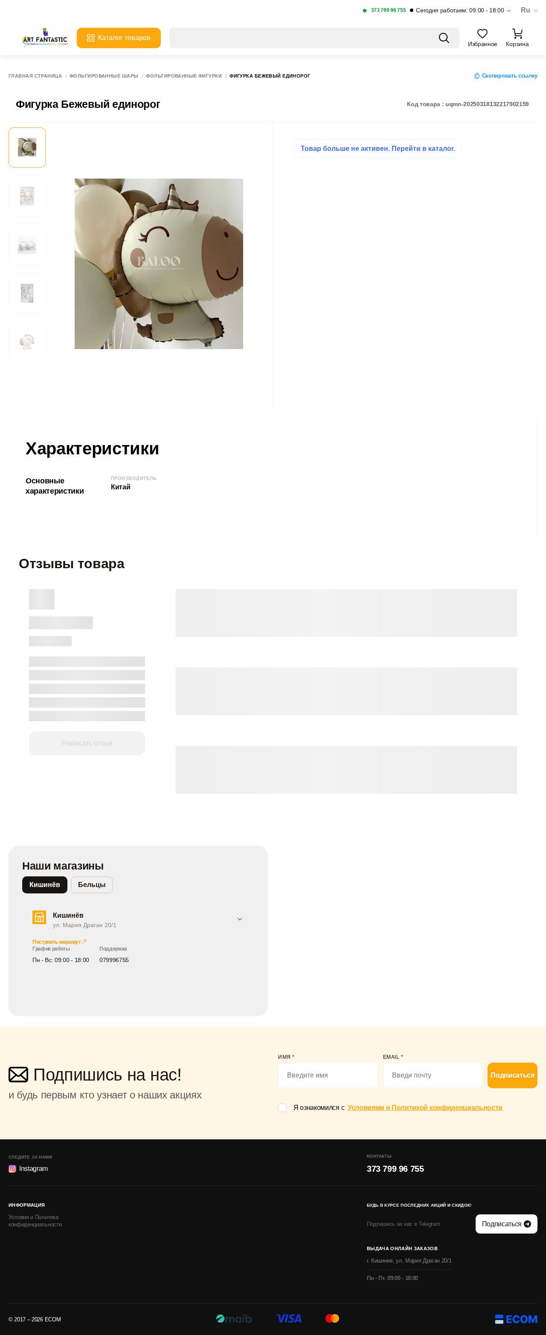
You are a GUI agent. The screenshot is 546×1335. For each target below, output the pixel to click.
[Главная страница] (44, 38)
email (393, 1057)
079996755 (114, 959)
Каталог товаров (124, 37)
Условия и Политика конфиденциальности (35, 1221)
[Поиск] (444, 38)
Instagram (33, 1168)
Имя (286, 1057)
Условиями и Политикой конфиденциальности (425, 1107)
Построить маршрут (57, 942)
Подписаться (512, 1075)
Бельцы (92, 884)
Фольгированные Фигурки (184, 76)
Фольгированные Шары (104, 76)
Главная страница (35, 76)
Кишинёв (44, 884)
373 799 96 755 (388, 10)
